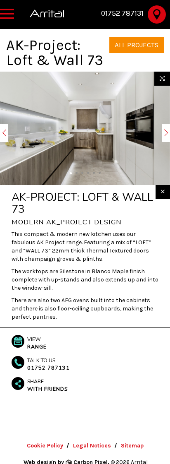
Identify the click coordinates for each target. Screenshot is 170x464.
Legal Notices (92, 445)
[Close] (163, 192)
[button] (4, 133)
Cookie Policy (45, 445)
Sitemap (132, 445)
